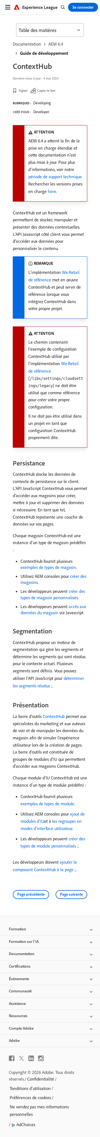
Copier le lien (46, 90)
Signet (23, 90)
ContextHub (54, 716)
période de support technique (55, 176)
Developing (42, 102)
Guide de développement (44, 53)
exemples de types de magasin (48, 567)
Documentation (27, 44)
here (52, 191)
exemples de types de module (47, 803)
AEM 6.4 (55, 44)
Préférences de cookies (30, 1097)
